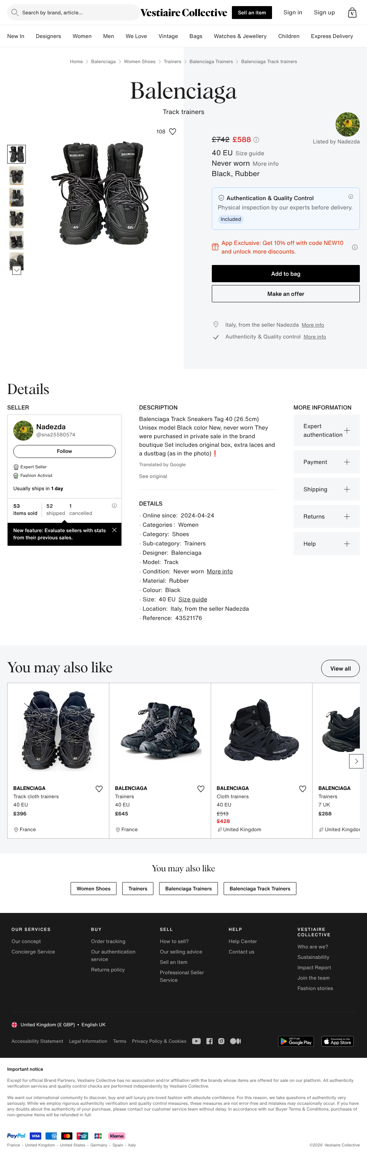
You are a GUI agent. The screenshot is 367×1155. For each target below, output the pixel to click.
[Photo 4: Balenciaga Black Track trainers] (16, 218)
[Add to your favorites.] (99, 789)
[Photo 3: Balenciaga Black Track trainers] (16, 197)
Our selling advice (181, 952)
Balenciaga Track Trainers (260, 889)
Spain (118, 1145)
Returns (314, 516)
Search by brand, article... (52, 12)
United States (73, 1145)
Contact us (241, 952)
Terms (119, 1041)
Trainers (172, 61)
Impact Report (314, 967)
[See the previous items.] (16, 145)
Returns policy (108, 970)
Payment (315, 462)
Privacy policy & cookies (159, 1041)
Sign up (324, 12)
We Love (136, 36)
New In (15, 36)
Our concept (26, 941)
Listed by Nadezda (336, 141)
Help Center (243, 941)
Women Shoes (140, 61)
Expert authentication (323, 430)
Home (76, 61)
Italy (132, 1145)
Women (81, 36)
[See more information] (355, 247)
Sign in (292, 12)
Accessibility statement (37, 1041)
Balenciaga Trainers (211, 61)
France (13, 1145)
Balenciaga (103, 61)
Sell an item (252, 12)
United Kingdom (40, 1145)
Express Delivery (332, 36)
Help (310, 543)
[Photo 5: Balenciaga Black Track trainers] (16, 240)
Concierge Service (33, 952)
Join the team (313, 978)
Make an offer (285, 293)
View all (340, 668)
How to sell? (174, 941)
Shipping (316, 489)
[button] (352, 13)
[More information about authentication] (351, 196)
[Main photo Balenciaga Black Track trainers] (16, 154)
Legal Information (88, 1041)
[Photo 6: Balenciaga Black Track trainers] (16, 261)
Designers (48, 36)
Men (108, 36)
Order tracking (108, 941)
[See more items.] (16, 270)
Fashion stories (315, 988)
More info (266, 163)
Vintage (168, 36)
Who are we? (312, 947)
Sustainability (313, 957)
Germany (99, 1145)
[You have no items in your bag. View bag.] (352, 13)
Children (289, 36)
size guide (249, 153)
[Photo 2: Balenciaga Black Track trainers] (16, 175)
